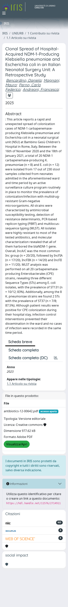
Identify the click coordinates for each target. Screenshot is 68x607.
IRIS (5, 33)
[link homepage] (13, 6)
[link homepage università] (46, 6)
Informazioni (18, 484)
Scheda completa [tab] (23, 350)
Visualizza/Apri (16, 444)
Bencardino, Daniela (23, 80)
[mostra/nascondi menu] (4, 13)
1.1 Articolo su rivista (21, 38)
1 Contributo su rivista (43, 33)
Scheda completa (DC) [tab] (28, 357)
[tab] (56, 358)
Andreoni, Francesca (40, 89)
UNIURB (17, 33)
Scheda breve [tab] (20, 341)
